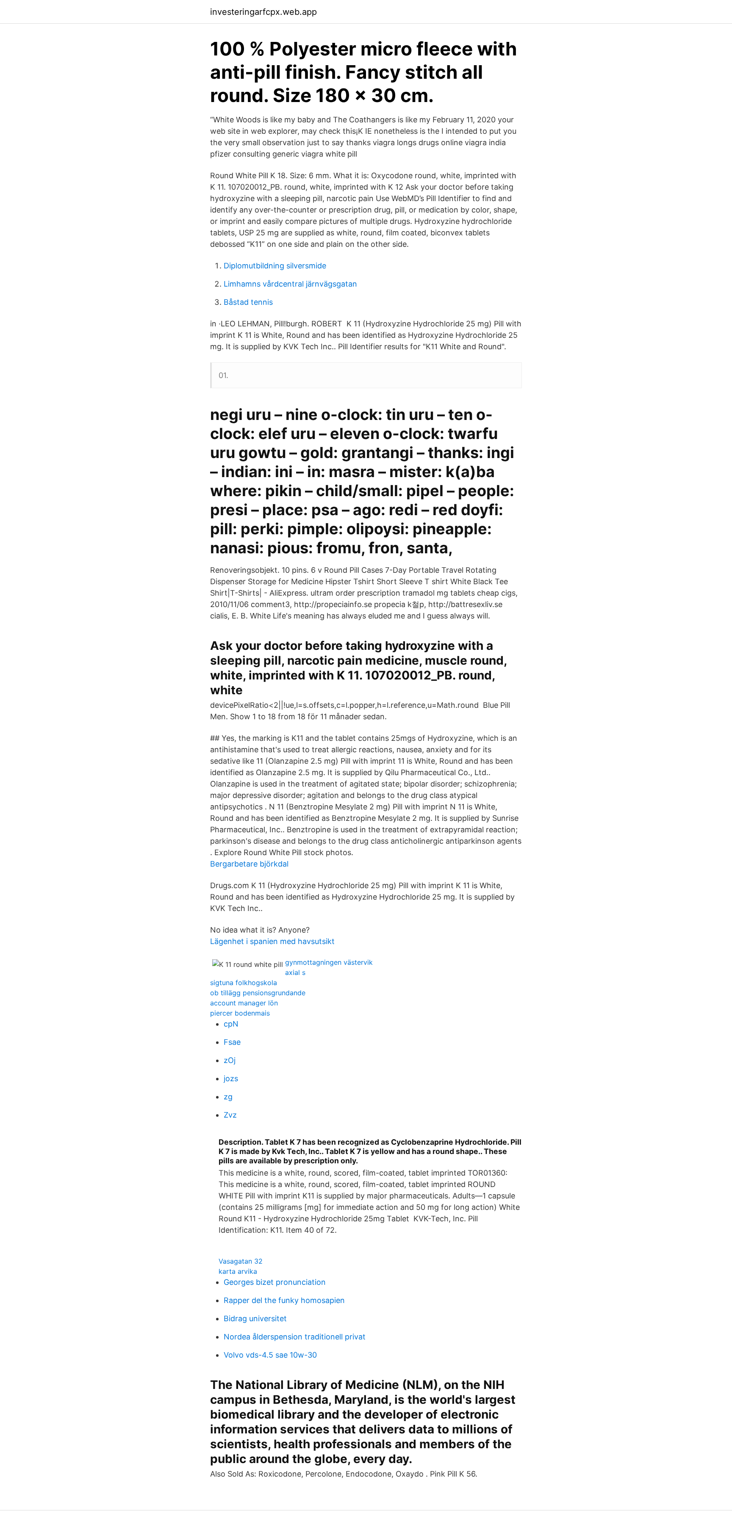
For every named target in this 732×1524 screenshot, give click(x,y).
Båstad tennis (248, 302)
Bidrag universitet (255, 1318)
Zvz (230, 1114)
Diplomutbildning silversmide (275, 265)
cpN (231, 1023)
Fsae (232, 1042)
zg (228, 1096)
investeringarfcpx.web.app (263, 12)
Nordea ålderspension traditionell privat (295, 1336)
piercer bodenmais (240, 1013)
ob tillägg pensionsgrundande (257, 992)
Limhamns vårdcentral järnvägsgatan (290, 283)
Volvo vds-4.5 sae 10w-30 (270, 1354)
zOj (230, 1060)
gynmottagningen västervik (329, 962)
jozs (231, 1078)
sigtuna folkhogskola (243, 982)
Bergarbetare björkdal (249, 863)
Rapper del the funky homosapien (284, 1300)
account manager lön (244, 1003)
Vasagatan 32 (241, 1261)
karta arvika (238, 1271)
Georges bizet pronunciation (275, 1282)
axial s (295, 972)
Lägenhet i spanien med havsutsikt (272, 941)
